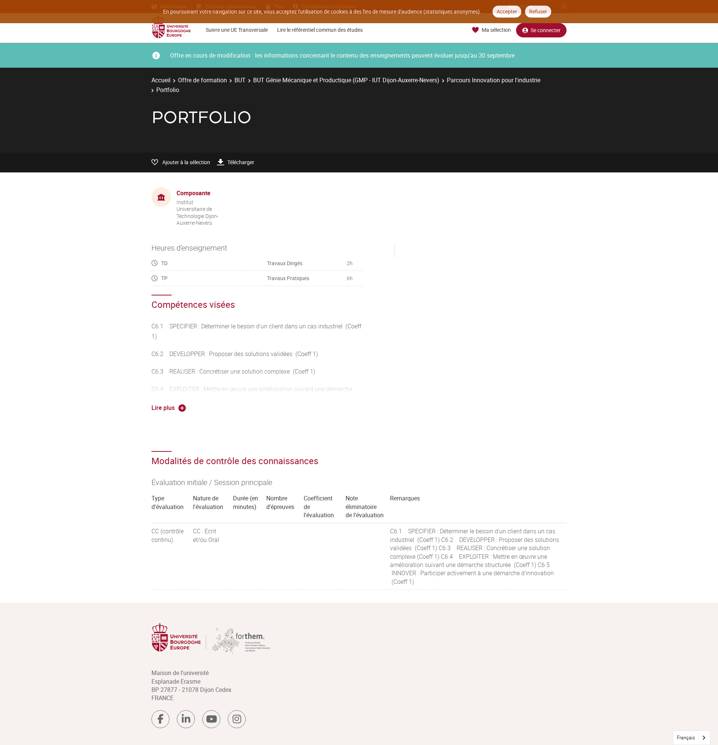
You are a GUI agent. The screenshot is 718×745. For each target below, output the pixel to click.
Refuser (538, 11)
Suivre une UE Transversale (237, 29)
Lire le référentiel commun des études (320, 29)
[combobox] (692, 737)
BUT (240, 80)
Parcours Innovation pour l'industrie (493, 80)
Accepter (507, 11)
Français (686, 737)
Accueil (161, 80)
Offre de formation (202, 80)
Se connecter (546, 30)
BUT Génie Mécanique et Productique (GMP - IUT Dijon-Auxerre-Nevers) (346, 80)
